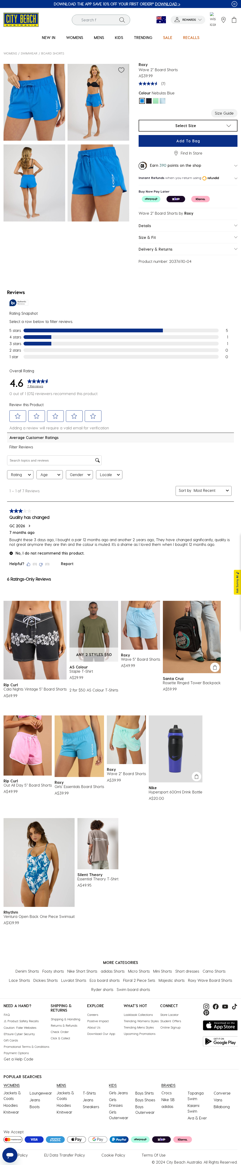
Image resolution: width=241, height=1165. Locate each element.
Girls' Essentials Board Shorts (79, 786)
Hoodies (11, 1105)
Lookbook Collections (138, 1014)
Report (67, 563)
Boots (35, 1106)
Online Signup (170, 1027)
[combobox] (101, 20)
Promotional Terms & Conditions (26, 1046)
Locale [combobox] (106, 474)
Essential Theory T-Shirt (97, 879)
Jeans (35, 1100)
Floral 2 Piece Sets (139, 980)
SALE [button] (167, 37)
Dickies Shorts (45, 980)
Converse (222, 1093)
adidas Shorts (113, 971)
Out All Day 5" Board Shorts (28, 785)
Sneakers (91, 1106)
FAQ (7, 1014)
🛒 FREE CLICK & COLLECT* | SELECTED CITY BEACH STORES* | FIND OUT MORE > (117, 4)
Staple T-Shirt (81, 671)
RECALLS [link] (191, 37)
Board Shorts (52, 53)
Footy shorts (53, 971)
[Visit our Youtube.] (224, 1006)
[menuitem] (48, 37)
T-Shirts (89, 1093)
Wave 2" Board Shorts (126, 773)
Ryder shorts (102, 989)
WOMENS (10, 53)
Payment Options (16, 1053)
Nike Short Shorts (82, 971)
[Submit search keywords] (122, 20)
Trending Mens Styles (139, 1027)
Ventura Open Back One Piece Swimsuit (39, 916)
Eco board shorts (105, 980)
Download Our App (101, 1033)
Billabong (222, 1106)
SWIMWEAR (29, 53)
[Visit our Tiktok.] (233, 1006)
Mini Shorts (162, 971)
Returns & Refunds (64, 1025)
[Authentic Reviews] (18, 302)
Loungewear (41, 1093)
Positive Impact (98, 1021)
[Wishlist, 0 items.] (213, 19)
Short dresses (187, 971)
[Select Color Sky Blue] (162, 101)
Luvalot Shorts (73, 980)
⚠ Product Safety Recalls (21, 1021)
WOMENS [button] (74, 37)
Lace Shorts (19, 980)
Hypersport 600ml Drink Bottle (175, 792)
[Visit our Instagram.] (205, 1006)
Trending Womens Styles (141, 1021)
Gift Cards (11, 1040)
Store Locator (169, 1014)
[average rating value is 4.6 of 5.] (150, 83)
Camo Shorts (214, 971)
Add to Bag (188, 141)
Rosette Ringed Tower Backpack (192, 682)
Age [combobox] (44, 474)
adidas (167, 1106)
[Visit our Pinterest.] (205, 1012)
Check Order (60, 1031)
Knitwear (11, 1112)
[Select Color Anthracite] (149, 101)
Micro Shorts (139, 971)
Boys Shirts (144, 1093)
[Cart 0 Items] (234, 20)
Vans (218, 1100)
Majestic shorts (172, 980)
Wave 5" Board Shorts (140, 659)
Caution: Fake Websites (20, 1027)
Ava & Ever (197, 1118)
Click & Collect (60, 1038)
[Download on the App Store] (220, 1025)
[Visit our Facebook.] (215, 1006)
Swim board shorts (133, 989)
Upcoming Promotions (139, 1033)
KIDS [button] (119, 37)
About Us (93, 1027)
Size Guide (224, 113)
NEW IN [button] (48, 37)
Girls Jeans (118, 1093)
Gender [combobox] (76, 474)
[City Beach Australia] (21, 19)
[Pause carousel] (234, 4)
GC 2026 (17, 526)
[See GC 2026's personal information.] (29, 526)
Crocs (166, 1093)
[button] (188, 20)
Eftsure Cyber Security (19, 1034)
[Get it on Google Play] (220, 1041)
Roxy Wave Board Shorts (210, 980)
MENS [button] (99, 37)
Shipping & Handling (65, 1019)
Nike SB (168, 1099)
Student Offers (170, 1021)
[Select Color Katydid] (156, 101)
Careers (92, 1014)
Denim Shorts (27, 971)
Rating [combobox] (16, 474)
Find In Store (191, 153)
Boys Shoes (145, 1100)
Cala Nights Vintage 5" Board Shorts (35, 689)
